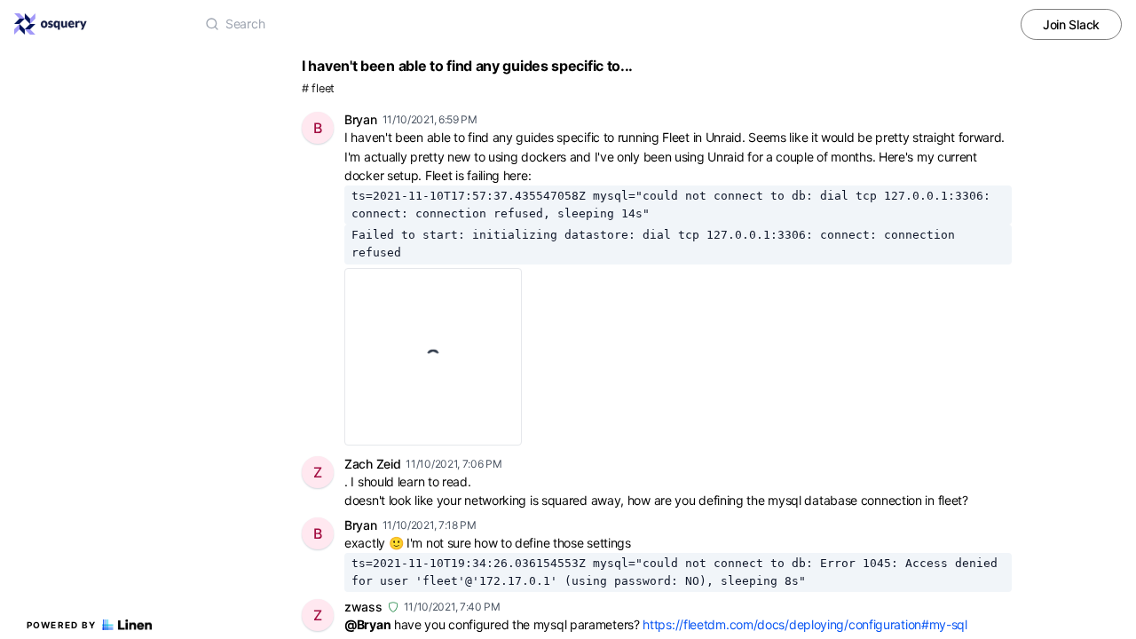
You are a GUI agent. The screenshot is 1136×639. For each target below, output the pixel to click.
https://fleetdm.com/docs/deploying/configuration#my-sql (805, 624)
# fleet (318, 88)
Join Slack (1071, 24)
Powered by (62, 624)
